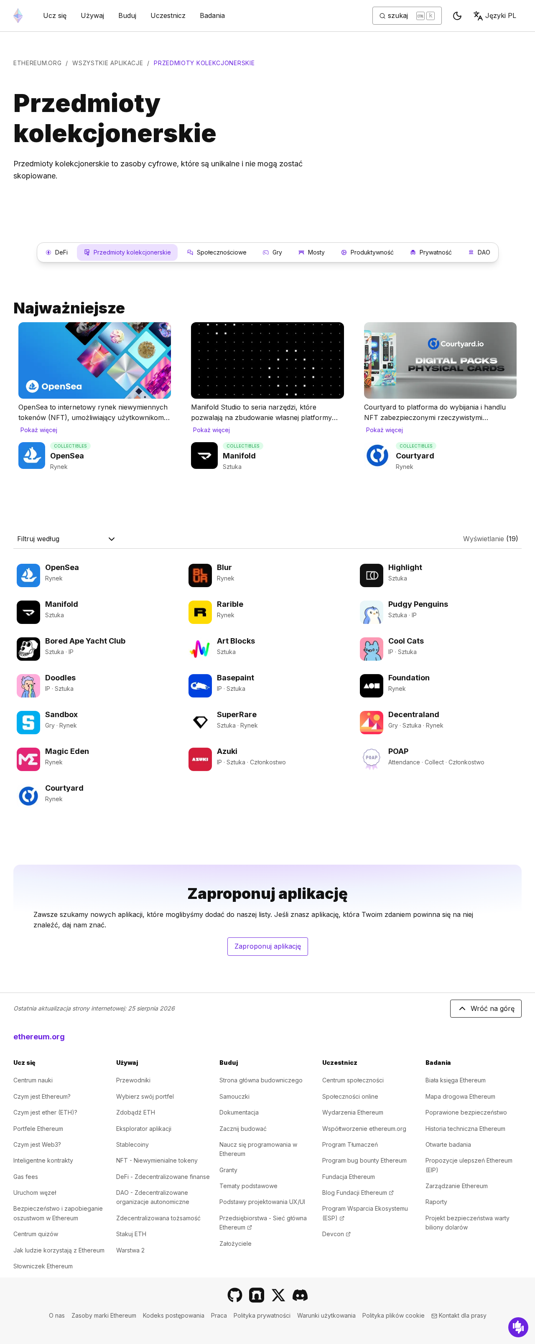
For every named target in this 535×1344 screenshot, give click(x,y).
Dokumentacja (239, 1112)
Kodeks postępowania (173, 1315)
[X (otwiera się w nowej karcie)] (278, 1295)
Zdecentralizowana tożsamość (158, 1218)
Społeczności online (350, 1096)
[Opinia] (518, 1327)
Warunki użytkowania (326, 1315)
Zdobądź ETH (135, 1112)
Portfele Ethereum (38, 1128)
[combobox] (66, 539)
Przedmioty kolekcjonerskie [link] (204, 62)
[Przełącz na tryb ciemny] (457, 16)
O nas (57, 1315)
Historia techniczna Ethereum (465, 1128)
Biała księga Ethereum (455, 1080)
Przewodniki (133, 1080)
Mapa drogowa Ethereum (460, 1096)
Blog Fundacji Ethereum (358, 1192)
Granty (228, 1169)
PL (500, 15)
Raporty (436, 1201)
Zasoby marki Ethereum (103, 1315)
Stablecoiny (132, 1144)
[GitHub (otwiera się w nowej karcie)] (234, 1295)
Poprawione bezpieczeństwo (466, 1112)
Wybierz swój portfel (145, 1096)
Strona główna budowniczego (261, 1080)
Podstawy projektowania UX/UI (262, 1201)
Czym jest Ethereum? (42, 1096)
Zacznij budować (243, 1128)
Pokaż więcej (38, 429)
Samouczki (234, 1096)
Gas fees (25, 1176)
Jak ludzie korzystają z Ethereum (58, 1250)
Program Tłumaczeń (350, 1144)
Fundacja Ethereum (348, 1176)
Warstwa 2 (130, 1250)
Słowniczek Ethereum (43, 1266)
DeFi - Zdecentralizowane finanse (163, 1176)
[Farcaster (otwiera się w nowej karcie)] (256, 1295)
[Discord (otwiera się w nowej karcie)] (300, 1295)
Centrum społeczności (353, 1080)
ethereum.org (39, 1036)
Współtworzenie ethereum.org (364, 1128)
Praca (219, 1315)
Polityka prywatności (262, 1315)
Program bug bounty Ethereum (364, 1160)
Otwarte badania (448, 1144)
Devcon (336, 1233)
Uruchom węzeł (34, 1192)
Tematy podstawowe (248, 1185)
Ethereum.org (37, 62)
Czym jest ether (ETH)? (45, 1112)
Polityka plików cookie (393, 1315)
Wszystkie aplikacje (107, 62)
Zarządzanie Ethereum (456, 1185)
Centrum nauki (33, 1080)
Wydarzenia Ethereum (352, 1112)
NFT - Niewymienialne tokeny (157, 1160)
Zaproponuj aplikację (271, 948)
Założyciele (235, 1243)
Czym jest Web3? (37, 1144)
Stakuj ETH (131, 1233)
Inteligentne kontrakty (43, 1160)
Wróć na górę (493, 1008)
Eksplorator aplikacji (143, 1128)
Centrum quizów (35, 1233)
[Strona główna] (18, 16)
